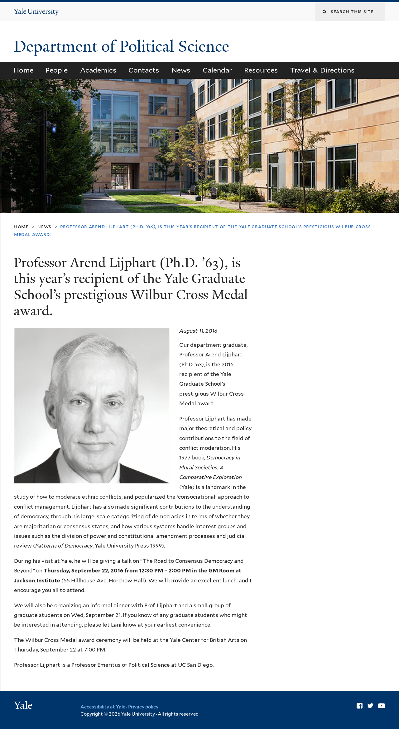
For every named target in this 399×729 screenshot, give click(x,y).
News (180, 70)
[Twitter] (370, 705)
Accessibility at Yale (102, 707)
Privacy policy (143, 707)
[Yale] (24, 706)
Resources (261, 70)
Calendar (217, 70)
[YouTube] (381, 705)
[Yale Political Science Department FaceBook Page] (360, 705)
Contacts (143, 70)
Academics (98, 70)
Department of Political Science (123, 46)
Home (23, 70)
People (57, 70)
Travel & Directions (322, 70)
